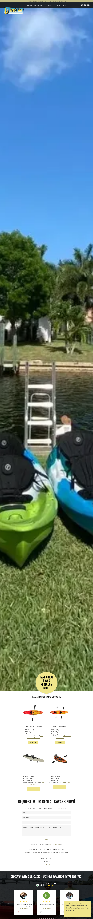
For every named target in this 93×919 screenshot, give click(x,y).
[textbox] (46, 812)
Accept (84, 914)
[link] (14, 4)
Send (46, 839)
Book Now (33, 742)
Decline (71, 914)
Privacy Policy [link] (50, 844)
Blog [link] (64, 5)
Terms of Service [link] (57, 844)
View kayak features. (65, 782)
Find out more (33, 789)
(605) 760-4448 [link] (85, 5)
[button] (38, 5)
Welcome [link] (29, 5)
